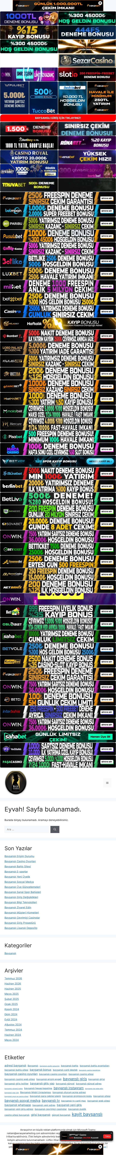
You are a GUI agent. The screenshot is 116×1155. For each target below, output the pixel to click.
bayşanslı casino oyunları (21, 1074)
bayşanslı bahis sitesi (16, 1069)
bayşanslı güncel (65, 1083)
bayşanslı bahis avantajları (94, 1065)
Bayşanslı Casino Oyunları (20, 861)
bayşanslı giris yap (42, 1083)
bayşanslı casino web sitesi (20, 1079)
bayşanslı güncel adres (89, 1083)
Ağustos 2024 (13, 1024)
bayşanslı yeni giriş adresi (19, 1109)
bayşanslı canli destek (65, 1069)
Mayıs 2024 (12, 1039)
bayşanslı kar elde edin (94, 1089)
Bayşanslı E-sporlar (16, 871)
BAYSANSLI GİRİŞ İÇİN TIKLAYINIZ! (58, 118)
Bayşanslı (10, 953)
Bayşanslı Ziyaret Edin (18, 907)
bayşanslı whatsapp (18, 1105)
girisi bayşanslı (40, 1115)
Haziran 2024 (13, 1034)
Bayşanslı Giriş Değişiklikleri (21, 897)
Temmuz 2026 (13, 978)
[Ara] (54, 829)
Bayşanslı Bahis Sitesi (18, 866)
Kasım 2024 (12, 1009)
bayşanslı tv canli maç (73, 1100)
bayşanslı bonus (40, 1069)
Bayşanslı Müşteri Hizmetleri (22, 912)
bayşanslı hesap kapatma (38, 1088)
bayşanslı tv (51, 1100)
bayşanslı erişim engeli (48, 1079)
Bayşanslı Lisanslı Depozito (21, 927)
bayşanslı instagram (69, 1088)
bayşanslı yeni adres (43, 1105)
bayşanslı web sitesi (98, 1100)
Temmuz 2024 (13, 1029)
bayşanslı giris (75, 1079)
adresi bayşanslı (15, 1065)
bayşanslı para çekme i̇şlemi (45, 1096)
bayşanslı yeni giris (69, 1105)
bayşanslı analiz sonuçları (50, 1066)
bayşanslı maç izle (12, 1093)
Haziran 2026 (13, 983)
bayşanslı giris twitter (17, 1083)
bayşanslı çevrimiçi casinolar (51, 1109)
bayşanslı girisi (96, 1079)
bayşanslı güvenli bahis (14, 1089)
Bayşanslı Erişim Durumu (19, 856)
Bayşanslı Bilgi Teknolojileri (21, 902)
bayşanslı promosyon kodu (77, 1096)
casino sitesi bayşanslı (17, 1115)
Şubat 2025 (12, 998)
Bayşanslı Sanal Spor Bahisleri (23, 892)
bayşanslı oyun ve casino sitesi (16, 1096)
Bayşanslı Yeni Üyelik (17, 876)
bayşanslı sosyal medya (22, 1100)
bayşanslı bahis (69, 1065)
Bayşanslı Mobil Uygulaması (35, 1092)
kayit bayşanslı (87, 1114)
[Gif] (58, 323)
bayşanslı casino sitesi (81, 1074)
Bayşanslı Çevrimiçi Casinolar (22, 917)
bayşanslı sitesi (101, 1096)
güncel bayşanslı (61, 1115)
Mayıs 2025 (12, 993)
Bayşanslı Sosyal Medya (19, 881)
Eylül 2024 (11, 1019)
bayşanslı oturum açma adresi (69, 1092)
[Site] (58, 198)
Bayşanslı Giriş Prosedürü (20, 922)
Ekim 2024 (11, 1014)
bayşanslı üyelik (77, 1109)
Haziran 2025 (13, 988)
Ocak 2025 (11, 1004)
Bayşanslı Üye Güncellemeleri (22, 886)
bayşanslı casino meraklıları (89, 1070)
